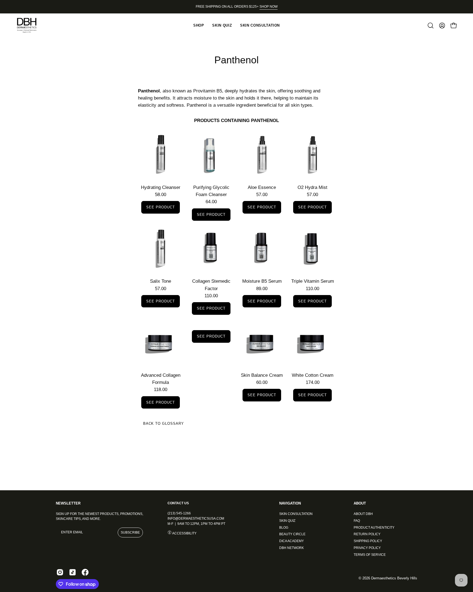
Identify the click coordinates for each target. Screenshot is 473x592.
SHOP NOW (268, 7)
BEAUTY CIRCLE (292, 534)
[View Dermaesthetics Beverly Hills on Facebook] (85, 572)
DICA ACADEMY (291, 541)
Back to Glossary (163, 423)
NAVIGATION (290, 503)
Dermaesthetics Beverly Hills (394, 578)
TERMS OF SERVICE (370, 554)
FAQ (357, 520)
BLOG (283, 527)
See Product (160, 207)
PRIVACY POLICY (367, 547)
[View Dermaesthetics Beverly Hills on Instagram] (60, 572)
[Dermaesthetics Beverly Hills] (30, 25)
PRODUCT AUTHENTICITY (374, 527)
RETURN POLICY (367, 534)
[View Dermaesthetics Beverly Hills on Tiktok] (72, 572)
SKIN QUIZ (287, 520)
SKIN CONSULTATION (296, 514)
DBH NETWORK (291, 547)
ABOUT (360, 503)
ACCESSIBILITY (184, 533)
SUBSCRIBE (130, 532)
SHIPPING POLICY (368, 541)
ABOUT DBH (363, 514)
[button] (430, 25)
